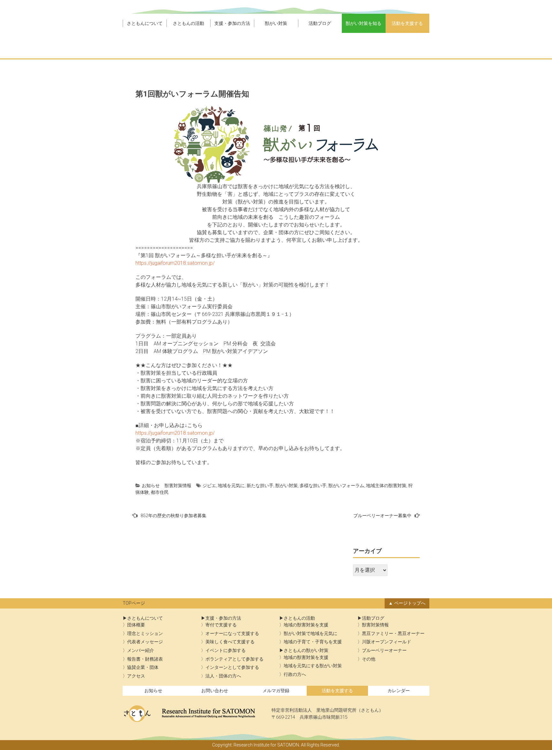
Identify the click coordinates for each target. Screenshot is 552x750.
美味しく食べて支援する (230, 642)
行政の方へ (295, 674)
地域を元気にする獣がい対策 (313, 666)
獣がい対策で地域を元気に (310, 633)
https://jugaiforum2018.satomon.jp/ (175, 263)
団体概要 (136, 625)
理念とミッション (145, 633)
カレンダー (398, 690)
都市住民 (160, 492)
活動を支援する (407, 23)
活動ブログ (320, 23)
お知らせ (151, 485)
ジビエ (209, 485)
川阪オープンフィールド (386, 642)
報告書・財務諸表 (145, 659)
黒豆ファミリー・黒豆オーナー (393, 633)
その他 (368, 659)
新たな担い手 (260, 485)
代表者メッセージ (145, 642)
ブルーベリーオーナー (384, 650)
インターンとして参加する (232, 667)
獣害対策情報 (178, 485)
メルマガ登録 (276, 690)
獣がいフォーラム (346, 485)
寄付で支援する (221, 625)
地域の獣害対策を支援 (306, 625)
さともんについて (145, 23)
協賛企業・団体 (142, 667)
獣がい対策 (276, 23)
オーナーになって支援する (232, 633)
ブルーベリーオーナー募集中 (382, 515)
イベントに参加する (225, 650)
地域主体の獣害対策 (386, 485)
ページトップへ (409, 603)
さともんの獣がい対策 (306, 650)
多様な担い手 (313, 485)
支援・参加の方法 (232, 23)
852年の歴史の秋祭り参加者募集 (173, 515)
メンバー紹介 (140, 650)
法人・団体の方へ (223, 676)
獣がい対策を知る (363, 23)
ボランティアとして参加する (234, 659)
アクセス (136, 676)
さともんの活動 (188, 23)
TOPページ (134, 603)
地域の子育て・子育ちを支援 (313, 642)
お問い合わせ (214, 690)
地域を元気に (231, 485)
